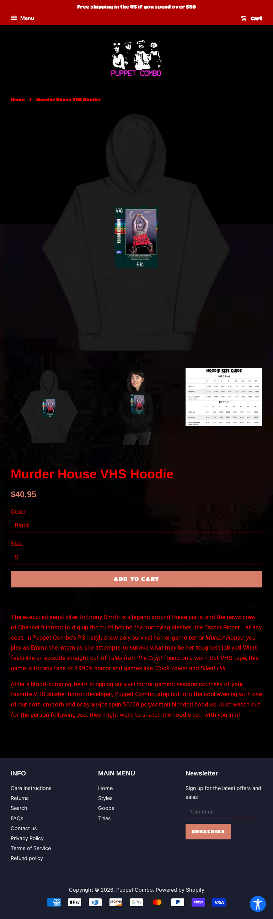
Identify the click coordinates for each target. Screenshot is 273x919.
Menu (26, 18)
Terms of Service (31, 848)
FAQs (17, 818)
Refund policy (27, 858)
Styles (105, 798)
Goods (106, 808)
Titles (104, 818)
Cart (256, 18)
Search (19, 808)
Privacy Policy (27, 838)
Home (18, 99)
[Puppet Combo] (136, 57)
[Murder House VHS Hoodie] (49, 406)
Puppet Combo (134, 890)
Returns (20, 798)
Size (17, 543)
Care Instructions (31, 788)
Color (18, 511)
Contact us (24, 828)
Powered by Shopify (180, 890)
